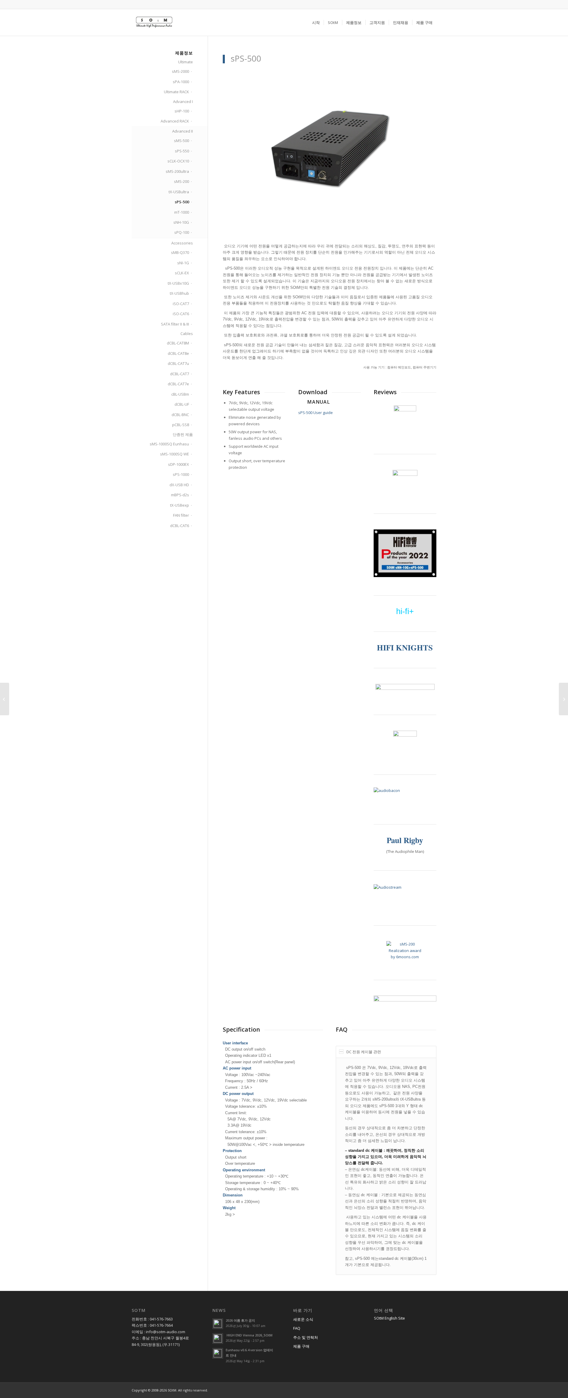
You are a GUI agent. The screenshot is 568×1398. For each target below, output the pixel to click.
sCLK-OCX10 (178, 161)
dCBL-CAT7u (178, 363)
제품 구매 (301, 1346)
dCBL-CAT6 (179, 525)
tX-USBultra (179, 191)
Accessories (182, 243)
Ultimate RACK (176, 91)
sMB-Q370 (180, 252)
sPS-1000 (181, 474)
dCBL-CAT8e (178, 353)
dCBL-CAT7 (179, 373)
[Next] (423, 148)
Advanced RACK (175, 121)
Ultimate (185, 62)
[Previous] (236, 148)
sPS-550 (182, 151)
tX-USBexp (179, 505)
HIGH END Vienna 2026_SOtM (249, 1335)
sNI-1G (183, 262)
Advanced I (183, 101)
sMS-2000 (180, 71)
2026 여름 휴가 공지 (240, 1320)
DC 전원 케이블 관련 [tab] (363, 1051)
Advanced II (182, 131)
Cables (186, 333)
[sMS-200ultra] (563, 699)
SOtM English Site (389, 1318)
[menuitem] (316, 22)
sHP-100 (182, 111)
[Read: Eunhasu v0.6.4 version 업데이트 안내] (217, 1353)
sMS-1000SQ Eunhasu (169, 444)
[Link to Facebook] (133, 4)
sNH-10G (181, 222)
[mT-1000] (4, 699)
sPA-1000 (181, 81)
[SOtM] (154, 22)
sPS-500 (182, 201)
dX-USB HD (179, 484)
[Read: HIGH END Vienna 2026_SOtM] (217, 1338)
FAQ (296, 1328)
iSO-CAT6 (181, 313)
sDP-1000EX (178, 464)
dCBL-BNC (180, 414)
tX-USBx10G (178, 283)
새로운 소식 (303, 1319)
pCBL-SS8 (180, 424)
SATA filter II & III (175, 324)
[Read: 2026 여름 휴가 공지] (217, 1323)
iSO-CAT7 (181, 303)
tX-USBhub (179, 293)
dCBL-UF (182, 404)
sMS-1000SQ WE (174, 454)
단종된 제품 (183, 434)
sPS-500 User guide (315, 412)
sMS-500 (181, 140)
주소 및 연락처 (305, 1337)
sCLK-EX (182, 273)
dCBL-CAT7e (178, 383)
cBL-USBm (180, 394)
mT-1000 (181, 212)
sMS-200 (181, 181)
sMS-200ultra (177, 171)
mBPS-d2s (180, 494)
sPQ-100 (181, 232)
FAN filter (181, 515)
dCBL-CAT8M (178, 343)
